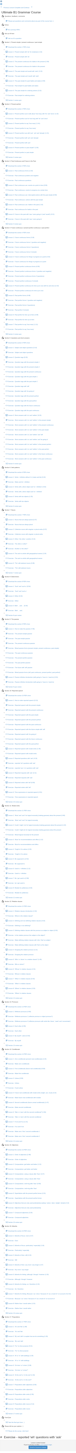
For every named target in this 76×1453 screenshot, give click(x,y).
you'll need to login (46, 1445)
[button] (1, 2)
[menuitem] (1, 5)
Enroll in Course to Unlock (38, 1447)
